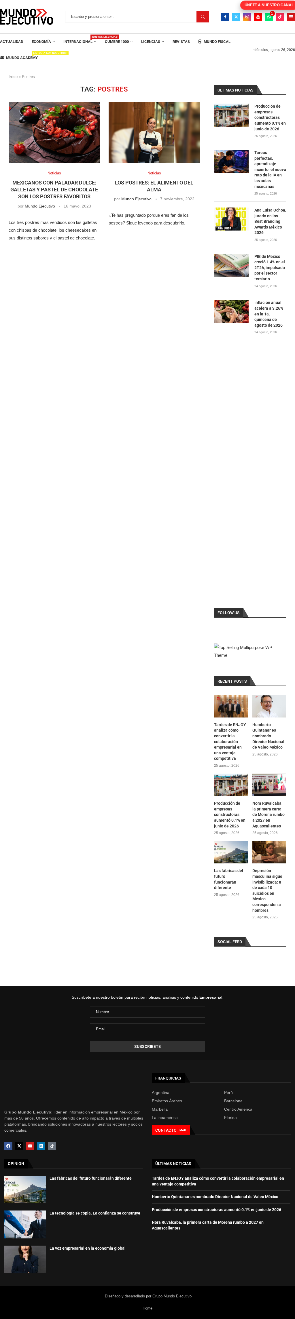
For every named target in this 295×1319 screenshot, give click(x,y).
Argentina (160, 1092)
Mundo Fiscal (216, 41)
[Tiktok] (280, 17)
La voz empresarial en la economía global (88, 1248)
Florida (230, 1118)
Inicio (13, 77)
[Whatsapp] (269, 16)
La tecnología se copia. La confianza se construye (95, 1213)
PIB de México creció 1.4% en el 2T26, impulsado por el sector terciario (269, 267)
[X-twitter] (19, 1146)
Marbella (160, 1109)
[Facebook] (225, 17)
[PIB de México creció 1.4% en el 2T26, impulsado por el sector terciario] (231, 265)
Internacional (79, 39)
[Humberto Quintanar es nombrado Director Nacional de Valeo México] (269, 706)
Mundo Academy (22, 56)
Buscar (202, 16)
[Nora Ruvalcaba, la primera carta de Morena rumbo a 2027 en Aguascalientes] (269, 785)
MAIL (182, 1130)
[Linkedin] (41, 1146)
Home (147, 1308)
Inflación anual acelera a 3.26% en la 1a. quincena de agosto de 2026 (268, 313)
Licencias (150, 41)
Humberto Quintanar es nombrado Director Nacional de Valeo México (268, 735)
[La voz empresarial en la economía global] (25, 1259)
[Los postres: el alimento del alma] (154, 132)
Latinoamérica (165, 1118)
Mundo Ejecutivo (40, 206)
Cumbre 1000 (117, 41)
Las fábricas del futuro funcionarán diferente (228, 879)
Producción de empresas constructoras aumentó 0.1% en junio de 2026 (270, 117)
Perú (228, 1092)
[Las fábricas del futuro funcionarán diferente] (231, 852)
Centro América (238, 1109)
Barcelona (233, 1101)
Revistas (181, 41)
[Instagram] (247, 17)
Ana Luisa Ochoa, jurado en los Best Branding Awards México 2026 (270, 221)
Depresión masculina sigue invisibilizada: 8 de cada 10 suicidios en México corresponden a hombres (267, 890)
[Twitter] (236, 17)
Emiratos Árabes (167, 1101)
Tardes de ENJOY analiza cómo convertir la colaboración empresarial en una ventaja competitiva (230, 741)
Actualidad (11, 41)
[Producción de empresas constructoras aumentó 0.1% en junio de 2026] (231, 115)
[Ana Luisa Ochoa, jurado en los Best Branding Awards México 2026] (231, 219)
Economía (41, 41)
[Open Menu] (291, 17)
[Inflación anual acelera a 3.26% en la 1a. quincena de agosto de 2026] (231, 311)
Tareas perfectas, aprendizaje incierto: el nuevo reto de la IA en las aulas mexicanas (270, 169)
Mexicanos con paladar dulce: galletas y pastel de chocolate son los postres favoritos (54, 190)
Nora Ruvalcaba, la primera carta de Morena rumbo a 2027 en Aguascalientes (268, 814)
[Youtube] (258, 17)
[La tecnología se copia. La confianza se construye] (25, 1224)
